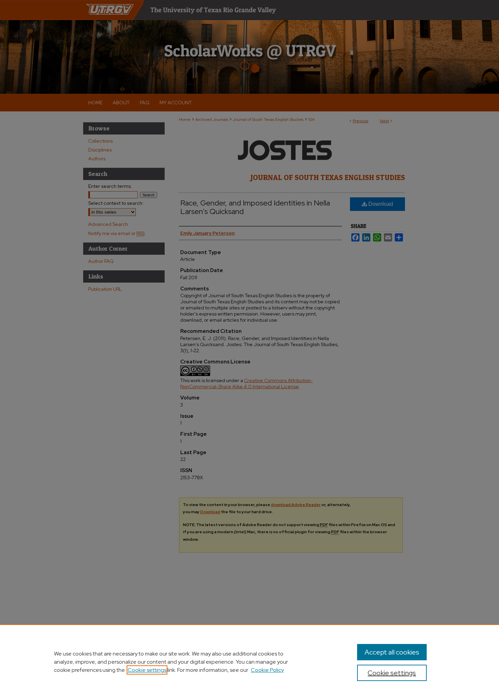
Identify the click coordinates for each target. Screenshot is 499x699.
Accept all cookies (392, 652)
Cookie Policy (267, 670)
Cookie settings (147, 670)
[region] (249, 661)
